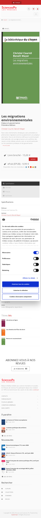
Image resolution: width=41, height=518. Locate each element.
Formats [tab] (8, 187)
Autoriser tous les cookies (20, 284)
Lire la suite (7, 145)
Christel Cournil (7, 129)
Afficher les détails (29, 278)
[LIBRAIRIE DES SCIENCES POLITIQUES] (26, 167)
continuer (36, 390)
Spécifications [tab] (9, 183)
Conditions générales (9, 405)
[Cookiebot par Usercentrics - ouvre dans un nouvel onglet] (30, 219)
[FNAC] (33, 167)
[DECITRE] (31, 167)
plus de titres (8, 436)
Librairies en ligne (12, 320)
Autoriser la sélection (20, 290)
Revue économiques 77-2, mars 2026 (17, 445)
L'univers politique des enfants (16, 427)
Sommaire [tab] (8, 196)
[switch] (36, 258)
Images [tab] (6, 28)
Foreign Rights (6, 399)
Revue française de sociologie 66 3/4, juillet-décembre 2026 (20, 469)
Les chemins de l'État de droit (15, 329)
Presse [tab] (7, 192)
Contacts (5, 396)
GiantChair (14, 515)
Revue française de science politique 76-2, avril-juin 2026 (22, 461)
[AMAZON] (28, 167)
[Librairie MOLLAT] (35, 167)
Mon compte (6, 408)
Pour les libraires (7, 402)
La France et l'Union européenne (16, 420)
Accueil (5, 20)
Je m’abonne (19, 369)
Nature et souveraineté (13, 338)
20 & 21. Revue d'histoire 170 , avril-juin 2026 (19, 453)
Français (17, 2)
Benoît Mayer (19, 129)
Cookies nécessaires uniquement (21, 296)
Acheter (33, 159)
